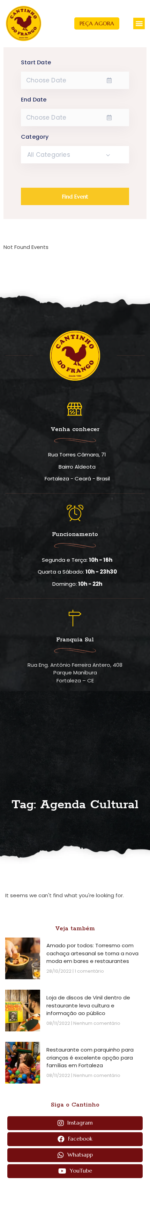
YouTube (80, 1170)
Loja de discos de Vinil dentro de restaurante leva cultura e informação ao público (88, 1005)
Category (35, 137)
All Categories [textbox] (48, 155)
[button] (96, 23)
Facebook (79, 1138)
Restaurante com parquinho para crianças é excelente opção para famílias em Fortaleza (90, 1057)
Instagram (79, 1122)
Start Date (36, 62)
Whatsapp (79, 1154)
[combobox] (75, 154)
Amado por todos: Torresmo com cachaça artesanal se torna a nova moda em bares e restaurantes (92, 953)
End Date (34, 100)
